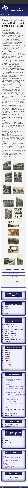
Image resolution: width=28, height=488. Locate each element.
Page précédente (14, 273)
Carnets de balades (8, 467)
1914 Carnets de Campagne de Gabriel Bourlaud (15, 389)
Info (18, 281)
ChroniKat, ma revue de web (10, 460)
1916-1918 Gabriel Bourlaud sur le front (15, 392)
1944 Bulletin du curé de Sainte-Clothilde (13, 406)
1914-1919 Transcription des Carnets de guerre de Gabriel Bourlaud (15, 395)
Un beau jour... (7, 463)
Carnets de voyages (8, 466)
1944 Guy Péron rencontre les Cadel (14, 403)
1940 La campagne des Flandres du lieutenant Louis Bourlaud (14, 398)
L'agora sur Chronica (8, 459)
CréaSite (6, 487)
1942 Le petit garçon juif (11, 401)
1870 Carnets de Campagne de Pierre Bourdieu (15, 383)
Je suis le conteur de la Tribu (13, 297)
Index (14, 281)
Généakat (5, 456)
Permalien (23, 281)
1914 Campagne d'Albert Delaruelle (14, 386)
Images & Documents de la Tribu (12, 457)
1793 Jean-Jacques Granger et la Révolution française (14, 380)
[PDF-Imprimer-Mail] (20, 285)
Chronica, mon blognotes (10, 462)
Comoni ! (5, 464)
